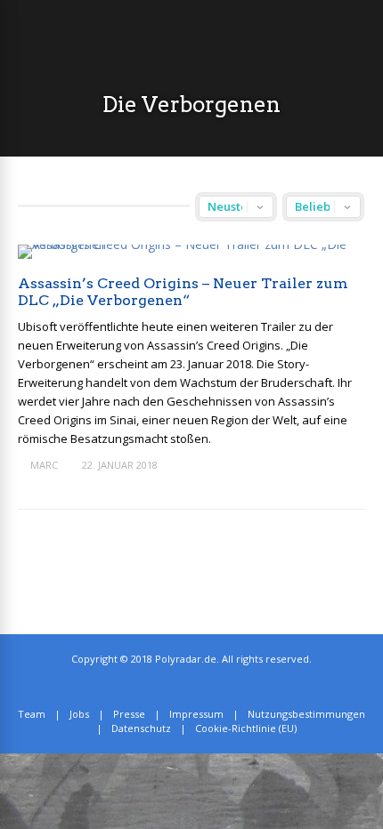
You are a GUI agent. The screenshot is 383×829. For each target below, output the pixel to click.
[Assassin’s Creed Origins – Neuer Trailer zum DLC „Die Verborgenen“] (191, 244)
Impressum (196, 713)
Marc (44, 464)
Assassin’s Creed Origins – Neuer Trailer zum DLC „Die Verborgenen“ (183, 292)
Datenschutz (141, 728)
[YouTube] (225, 686)
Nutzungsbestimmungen (306, 713)
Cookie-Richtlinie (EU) (246, 728)
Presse (129, 713)
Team (31, 713)
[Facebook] (205, 686)
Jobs (79, 713)
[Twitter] (186, 686)
